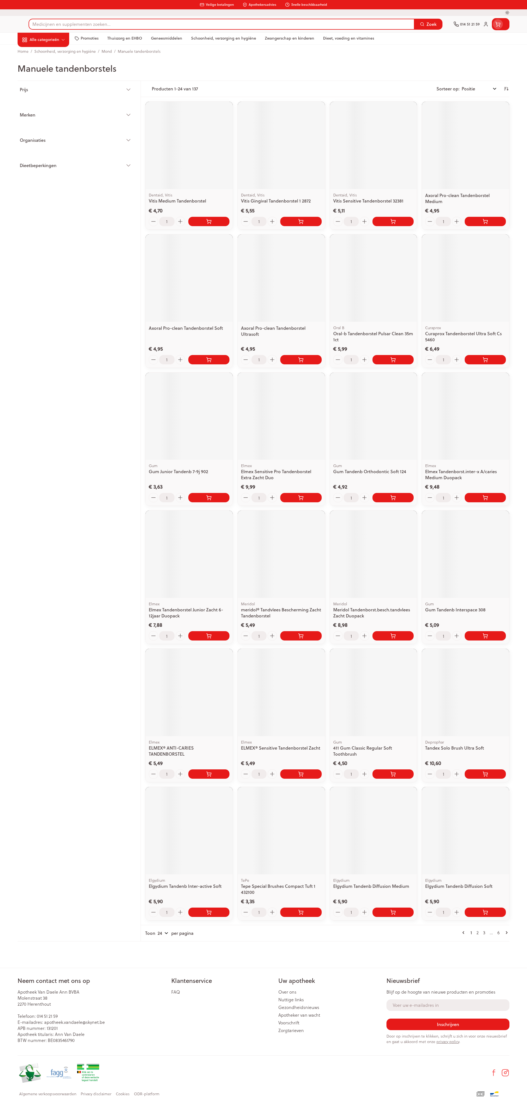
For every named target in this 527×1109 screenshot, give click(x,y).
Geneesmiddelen (52, 186)
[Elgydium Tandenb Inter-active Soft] (189, 830)
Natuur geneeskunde (52, 141)
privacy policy (447, 1041)
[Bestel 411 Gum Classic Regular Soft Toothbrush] (393, 774)
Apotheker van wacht (299, 1015)
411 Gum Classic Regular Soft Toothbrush (362, 751)
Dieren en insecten (52, 171)
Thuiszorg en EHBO (52, 156)
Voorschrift (288, 1023)
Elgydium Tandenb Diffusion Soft (458, 886)
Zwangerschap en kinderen (52, 109)
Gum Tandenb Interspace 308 (455, 609)
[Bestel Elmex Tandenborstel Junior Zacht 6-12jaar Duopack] (208, 636)
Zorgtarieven (291, 1030)
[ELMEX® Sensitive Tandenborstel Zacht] (281, 692)
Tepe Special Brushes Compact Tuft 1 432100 (278, 889)
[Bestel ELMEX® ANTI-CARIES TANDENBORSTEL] (208, 774)
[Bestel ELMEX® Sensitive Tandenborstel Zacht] (300, 774)
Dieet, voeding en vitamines (52, 89)
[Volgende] (505, 933)
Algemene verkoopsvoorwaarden (47, 1094)
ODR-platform (146, 1094)
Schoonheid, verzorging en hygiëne (52, 69)
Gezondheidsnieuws (298, 1007)
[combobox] (221, 24)
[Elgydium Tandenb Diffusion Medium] (373, 830)
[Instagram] (505, 1073)
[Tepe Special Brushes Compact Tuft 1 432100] (281, 830)
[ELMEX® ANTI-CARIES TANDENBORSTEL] (189, 692)
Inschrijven (448, 1024)
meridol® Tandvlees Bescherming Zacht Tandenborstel (281, 612)
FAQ (175, 992)
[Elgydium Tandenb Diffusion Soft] (465, 830)
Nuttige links (291, 1000)
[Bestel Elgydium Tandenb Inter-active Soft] (208, 912)
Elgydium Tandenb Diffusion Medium (371, 886)
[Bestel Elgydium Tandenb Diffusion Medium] (393, 912)
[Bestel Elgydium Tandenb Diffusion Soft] (485, 912)
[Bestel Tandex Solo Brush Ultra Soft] (485, 774)
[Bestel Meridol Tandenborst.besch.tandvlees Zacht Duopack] (393, 636)
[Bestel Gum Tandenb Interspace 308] (485, 636)
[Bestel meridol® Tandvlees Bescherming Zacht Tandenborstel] (300, 636)
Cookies (123, 1094)
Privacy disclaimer (96, 1094)
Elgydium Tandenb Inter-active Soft (185, 886)
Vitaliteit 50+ (52, 126)
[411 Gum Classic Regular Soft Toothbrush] (373, 692)
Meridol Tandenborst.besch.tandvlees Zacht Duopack (371, 612)
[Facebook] (494, 1073)
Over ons (287, 992)
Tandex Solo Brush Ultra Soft (454, 748)
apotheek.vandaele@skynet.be (74, 1022)
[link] (464, 933)
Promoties (32, 52)
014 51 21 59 (47, 1016)
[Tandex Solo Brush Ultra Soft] (465, 692)
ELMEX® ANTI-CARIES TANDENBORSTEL (171, 751)
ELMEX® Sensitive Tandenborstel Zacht (280, 748)
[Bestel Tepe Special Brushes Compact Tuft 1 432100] (300, 912)
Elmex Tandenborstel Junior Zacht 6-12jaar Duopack (186, 612)
